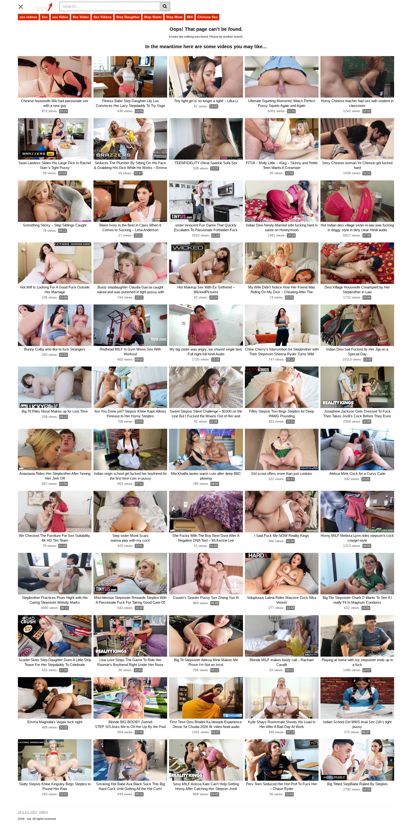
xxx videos (28, 17)
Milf (190, 17)
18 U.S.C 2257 (27, 812)
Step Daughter (127, 17)
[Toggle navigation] (22, 5)
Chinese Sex (207, 17)
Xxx (45, 17)
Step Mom (174, 17)
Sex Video (81, 17)
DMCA (43, 812)
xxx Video (60, 17)
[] (165, 6)
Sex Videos (102, 17)
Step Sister (153, 17)
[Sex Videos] (42, 6)
